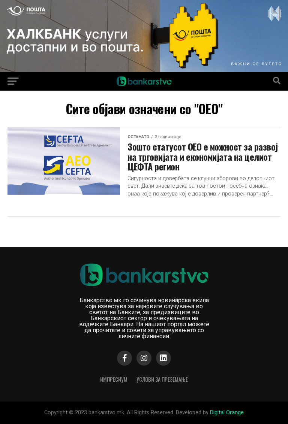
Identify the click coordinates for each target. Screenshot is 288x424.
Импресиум (114, 379)
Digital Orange (227, 412)
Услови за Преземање (162, 379)
